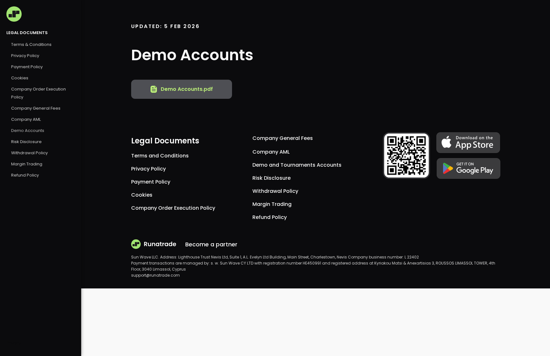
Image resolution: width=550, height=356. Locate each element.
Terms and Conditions (160, 155)
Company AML (26, 119)
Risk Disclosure (26, 142)
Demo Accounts (27, 130)
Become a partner (211, 244)
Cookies (19, 78)
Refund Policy (25, 175)
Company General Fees (35, 108)
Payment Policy (27, 67)
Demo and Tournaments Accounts (297, 165)
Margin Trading (26, 164)
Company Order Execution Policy (173, 208)
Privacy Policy (25, 56)
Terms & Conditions (31, 44)
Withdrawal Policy (29, 153)
